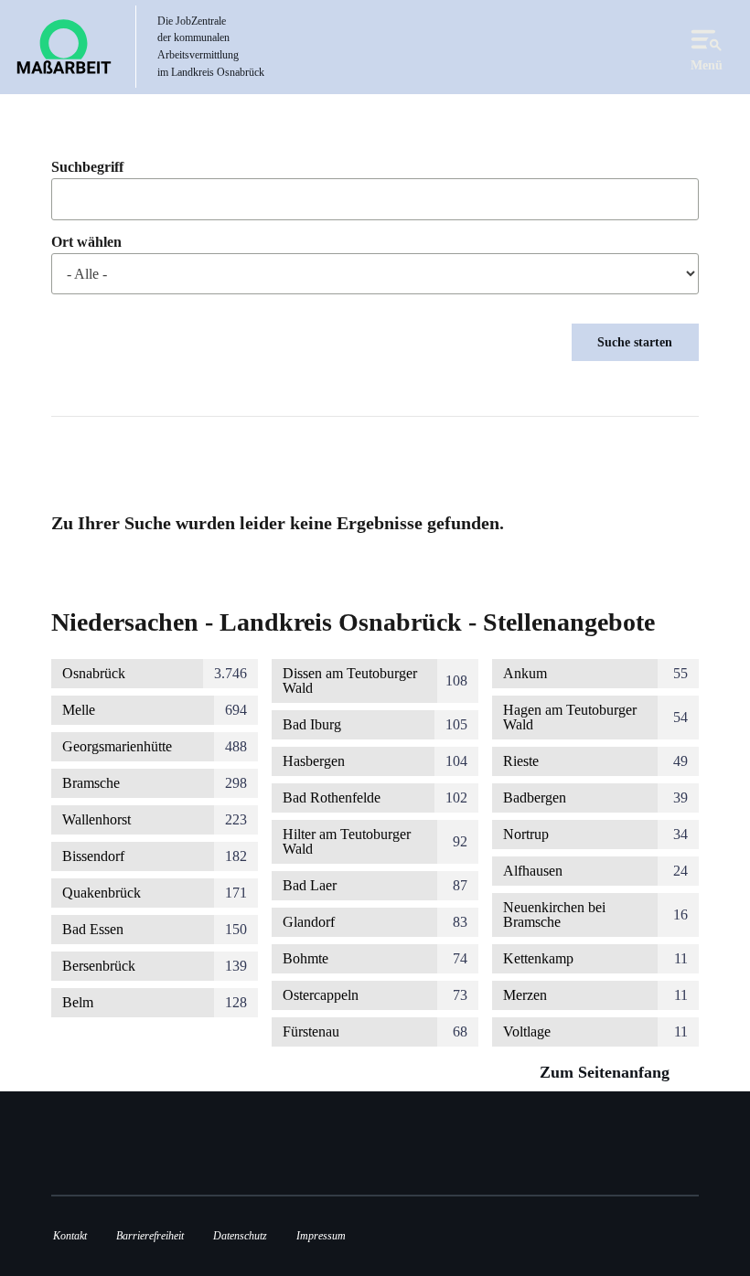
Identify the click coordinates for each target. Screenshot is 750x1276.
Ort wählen (86, 242)
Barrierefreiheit (150, 1235)
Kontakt (70, 1235)
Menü (707, 65)
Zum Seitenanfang (607, 1072)
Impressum (321, 1235)
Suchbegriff (87, 167)
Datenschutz (240, 1235)
